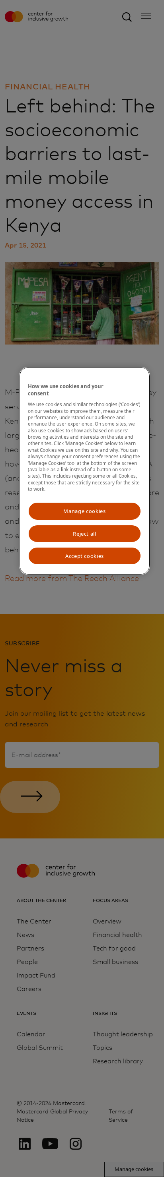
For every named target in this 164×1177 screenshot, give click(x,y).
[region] (84, 471)
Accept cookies (84, 555)
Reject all (84, 533)
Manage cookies (84, 511)
